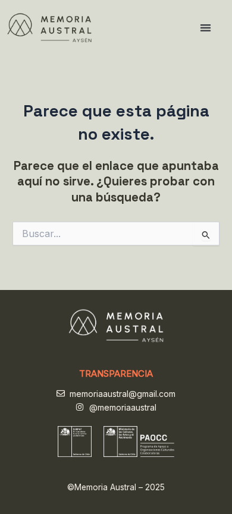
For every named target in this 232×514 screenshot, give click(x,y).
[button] (206, 27)
